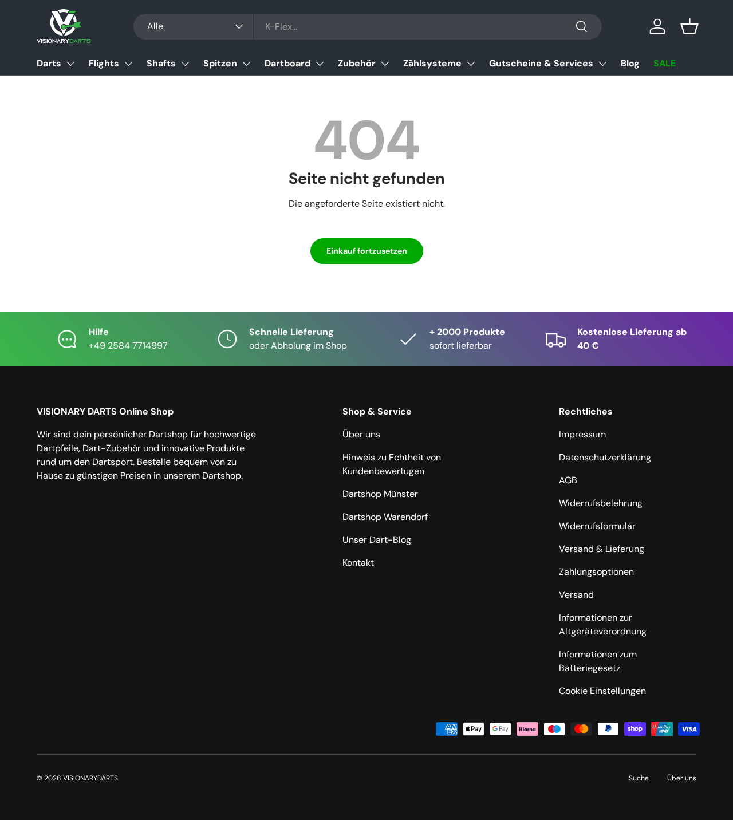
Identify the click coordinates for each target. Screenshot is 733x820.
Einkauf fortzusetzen (366, 251)
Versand (576, 595)
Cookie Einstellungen (602, 691)
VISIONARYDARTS (90, 778)
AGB (568, 480)
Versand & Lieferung (601, 549)
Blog (630, 63)
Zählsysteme (432, 63)
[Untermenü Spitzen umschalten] (246, 63)
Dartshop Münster (380, 494)
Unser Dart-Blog (376, 540)
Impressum (582, 434)
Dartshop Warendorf (385, 517)
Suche (639, 778)
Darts (49, 63)
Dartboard (287, 63)
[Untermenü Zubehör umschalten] (385, 63)
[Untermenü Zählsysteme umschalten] (471, 63)
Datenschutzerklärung (605, 457)
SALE (664, 63)
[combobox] (367, 27)
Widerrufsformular (597, 526)
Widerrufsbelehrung (601, 503)
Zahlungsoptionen (596, 572)
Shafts (161, 63)
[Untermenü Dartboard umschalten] (319, 63)
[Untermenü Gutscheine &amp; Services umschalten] (602, 63)
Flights (104, 63)
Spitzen (220, 63)
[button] (689, 26)
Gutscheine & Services (541, 63)
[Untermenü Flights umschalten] (128, 63)
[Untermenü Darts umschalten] (70, 63)
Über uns (361, 434)
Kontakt (358, 563)
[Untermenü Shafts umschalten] (185, 63)
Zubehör (357, 63)
